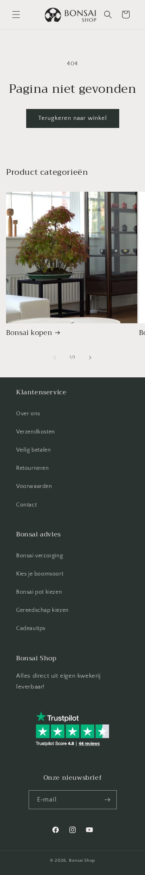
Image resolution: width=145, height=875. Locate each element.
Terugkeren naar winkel (72, 118)
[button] (16, 14)
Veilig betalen (33, 450)
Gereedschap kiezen (42, 610)
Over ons (28, 413)
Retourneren (32, 468)
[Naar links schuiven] (55, 357)
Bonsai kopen (29, 333)
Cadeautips (31, 628)
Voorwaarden (34, 486)
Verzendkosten (35, 432)
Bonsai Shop (82, 860)
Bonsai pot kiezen (39, 592)
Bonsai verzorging (39, 556)
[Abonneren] (107, 799)
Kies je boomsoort (39, 574)
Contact (26, 505)
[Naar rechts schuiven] (90, 357)
